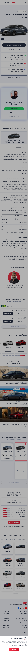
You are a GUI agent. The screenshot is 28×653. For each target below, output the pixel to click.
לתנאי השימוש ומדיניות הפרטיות (17, 645)
